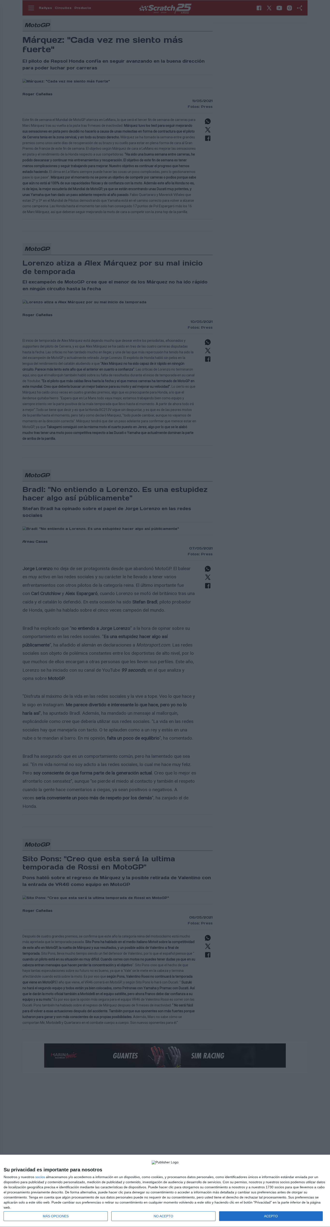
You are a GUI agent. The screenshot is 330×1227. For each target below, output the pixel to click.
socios (40, 1177)
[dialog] (165, 1191)
